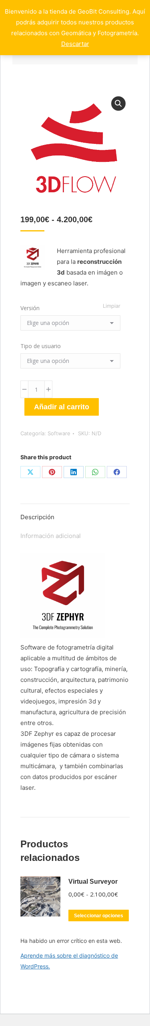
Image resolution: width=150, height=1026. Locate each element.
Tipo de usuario (40, 346)
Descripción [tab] (37, 517)
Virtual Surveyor (93, 881)
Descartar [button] (75, 44)
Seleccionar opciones (98, 915)
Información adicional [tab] (50, 536)
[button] (118, 103)
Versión (30, 308)
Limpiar (111, 306)
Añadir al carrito (61, 407)
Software (59, 433)
